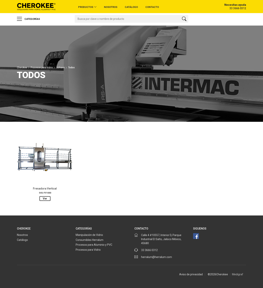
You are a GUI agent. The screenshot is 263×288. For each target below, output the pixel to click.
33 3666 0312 (149, 250)
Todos (71, 67)
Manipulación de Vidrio (89, 234)
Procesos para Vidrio (42, 67)
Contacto (152, 7)
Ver (45, 198)
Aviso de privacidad (191, 274)
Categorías (32, 19)
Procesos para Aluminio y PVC (94, 244)
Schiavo (60, 67)
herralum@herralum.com (156, 257)
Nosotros (110, 7)
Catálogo (131, 7)
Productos (85, 7)
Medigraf (237, 274)
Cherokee (22, 67)
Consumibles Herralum (89, 239)
